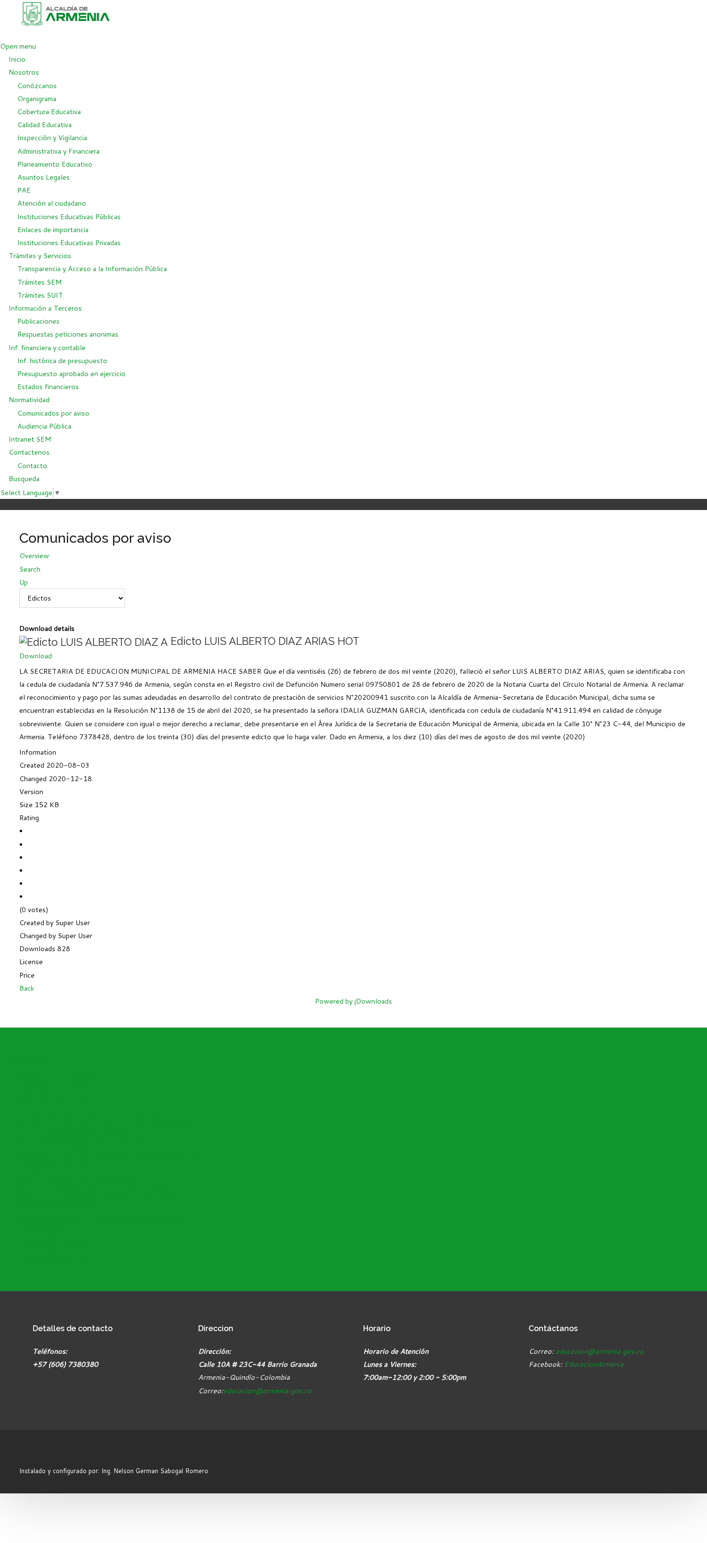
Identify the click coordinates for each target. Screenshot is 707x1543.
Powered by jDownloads (353, 1001)
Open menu (18, 46)
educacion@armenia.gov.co (267, 1391)
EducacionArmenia (594, 1364)
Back (26, 988)
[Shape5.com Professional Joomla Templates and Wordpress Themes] (39, 1453)
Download (35, 656)
